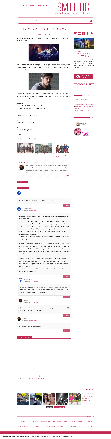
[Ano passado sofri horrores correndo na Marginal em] (88, 399)
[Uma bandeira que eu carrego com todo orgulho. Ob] (36, 399)
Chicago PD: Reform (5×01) (32, 376)
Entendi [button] (106, 436)
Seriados (41, 5)
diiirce (65, 421)
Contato (32, 5)
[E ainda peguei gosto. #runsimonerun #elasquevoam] (62, 399)
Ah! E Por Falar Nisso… (33, 421)
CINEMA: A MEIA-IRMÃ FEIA (82, 110)
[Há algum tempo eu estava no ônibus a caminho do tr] (23, 399)
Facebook (83, 33)
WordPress (43, 434)
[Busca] (90, 21)
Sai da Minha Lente (75, 426)
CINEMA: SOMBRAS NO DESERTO (84, 104)
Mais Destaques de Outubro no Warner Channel (25, 154)
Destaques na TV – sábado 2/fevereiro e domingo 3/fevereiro (61, 155)
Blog (30, 21)
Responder (67, 205)
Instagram (79, 33)
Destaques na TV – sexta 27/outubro (35, 378)
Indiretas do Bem (23, 426)
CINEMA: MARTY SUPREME (82, 102)
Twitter (75, 33)
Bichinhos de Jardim (46, 421)
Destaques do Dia (22, 182)
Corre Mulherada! (57, 421)
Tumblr (87, 33)
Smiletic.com (30, 434)
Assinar (68, 176)
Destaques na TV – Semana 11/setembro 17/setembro (83, 53)
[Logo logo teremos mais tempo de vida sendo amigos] (49, 399)
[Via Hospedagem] (86, 135)
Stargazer (49, 434)
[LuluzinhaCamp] (78, 135)
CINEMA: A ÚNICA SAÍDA (81, 99)
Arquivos (49, 5)
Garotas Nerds (81, 421)
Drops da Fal (73, 421)
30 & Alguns (22, 421)
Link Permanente (33, 195)
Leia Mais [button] (69, 436)
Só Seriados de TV (39, 21)
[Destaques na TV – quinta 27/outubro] (43, 148)
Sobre (25, 5)
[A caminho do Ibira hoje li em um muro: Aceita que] (75, 399)
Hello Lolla (90, 421)
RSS (91, 33)
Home (23, 21)
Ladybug (38, 426)
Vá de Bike (90, 426)
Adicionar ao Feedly (85, 76)
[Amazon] (81, 126)
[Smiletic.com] (55, 10)
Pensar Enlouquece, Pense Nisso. (55, 426)
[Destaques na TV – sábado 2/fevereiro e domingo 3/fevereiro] (61, 148)
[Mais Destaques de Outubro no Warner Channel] (25, 148)
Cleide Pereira (32, 163)
